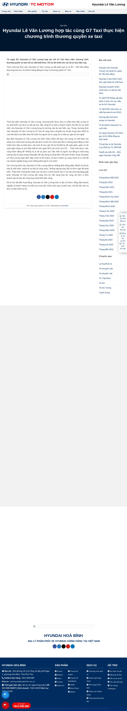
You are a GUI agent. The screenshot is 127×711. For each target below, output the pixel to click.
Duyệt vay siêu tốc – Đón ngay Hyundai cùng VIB (110, 153)
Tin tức (45, 11)
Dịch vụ (56, 11)
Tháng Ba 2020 (106, 240)
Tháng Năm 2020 (106, 230)
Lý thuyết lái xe (105, 264)
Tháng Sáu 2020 (106, 225)
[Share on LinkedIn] (57, 197)
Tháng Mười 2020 (107, 206)
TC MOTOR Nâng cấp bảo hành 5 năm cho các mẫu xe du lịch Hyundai (110, 101)
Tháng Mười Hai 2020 (109, 197)
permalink (64, 206)
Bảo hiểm (81, 11)
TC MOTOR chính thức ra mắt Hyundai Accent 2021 (110, 110)
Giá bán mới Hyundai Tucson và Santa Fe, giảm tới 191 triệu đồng (110, 71)
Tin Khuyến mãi (106, 269)
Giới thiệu (18, 11)
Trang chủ (6, 11)
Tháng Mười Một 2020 (109, 202)
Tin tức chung (105, 288)
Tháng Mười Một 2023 (109, 178)
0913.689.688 (21, 705)
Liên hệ (91, 11)
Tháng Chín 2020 (106, 211)
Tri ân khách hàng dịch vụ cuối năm (110, 126)
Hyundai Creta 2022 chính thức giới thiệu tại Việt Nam (111, 80)
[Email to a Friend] (48, 197)
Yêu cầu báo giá (116, 682)
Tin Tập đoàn (105, 278)
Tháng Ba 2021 (106, 192)
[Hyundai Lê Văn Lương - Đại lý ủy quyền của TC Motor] (28, 4)
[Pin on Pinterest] (52, 197)
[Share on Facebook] (39, 197)
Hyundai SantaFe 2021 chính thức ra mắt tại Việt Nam (110, 90)
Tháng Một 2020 (106, 249)
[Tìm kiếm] (124, 11)
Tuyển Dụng (104, 293)
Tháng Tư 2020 (106, 235)
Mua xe (68, 11)
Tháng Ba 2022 (106, 182)
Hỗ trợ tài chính (116, 678)
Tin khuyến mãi (105, 273)
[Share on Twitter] (43, 197)
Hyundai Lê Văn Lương (108, 4)
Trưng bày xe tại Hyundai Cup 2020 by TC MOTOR (110, 145)
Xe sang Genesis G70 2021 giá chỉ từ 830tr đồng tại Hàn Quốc (111, 136)
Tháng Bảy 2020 (106, 221)
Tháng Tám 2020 (106, 216)
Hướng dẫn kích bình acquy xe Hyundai (108, 118)
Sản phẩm (32, 11)
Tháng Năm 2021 (106, 187)
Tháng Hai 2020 (106, 245)
